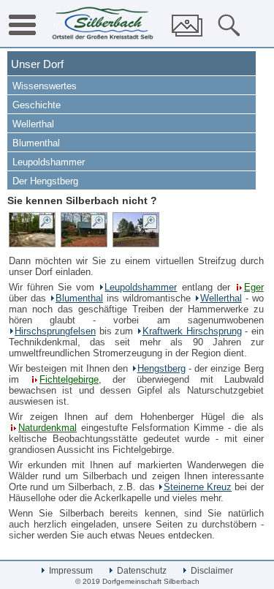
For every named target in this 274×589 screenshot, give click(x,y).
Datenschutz (141, 571)
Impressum (70, 571)
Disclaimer (211, 571)
